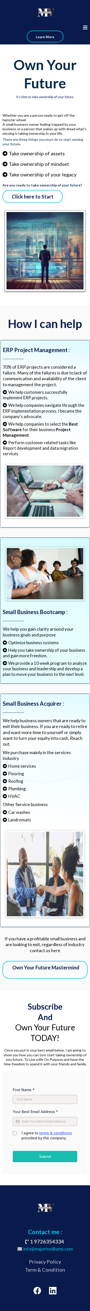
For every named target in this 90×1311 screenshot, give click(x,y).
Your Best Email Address (35, 1111)
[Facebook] (37, 1290)
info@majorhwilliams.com (48, 1249)
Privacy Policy (45, 1262)
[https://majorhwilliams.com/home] (45, 12)
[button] (85, 28)
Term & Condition (45, 1270)
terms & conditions (55, 1133)
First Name (23, 1090)
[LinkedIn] (52, 1290)
